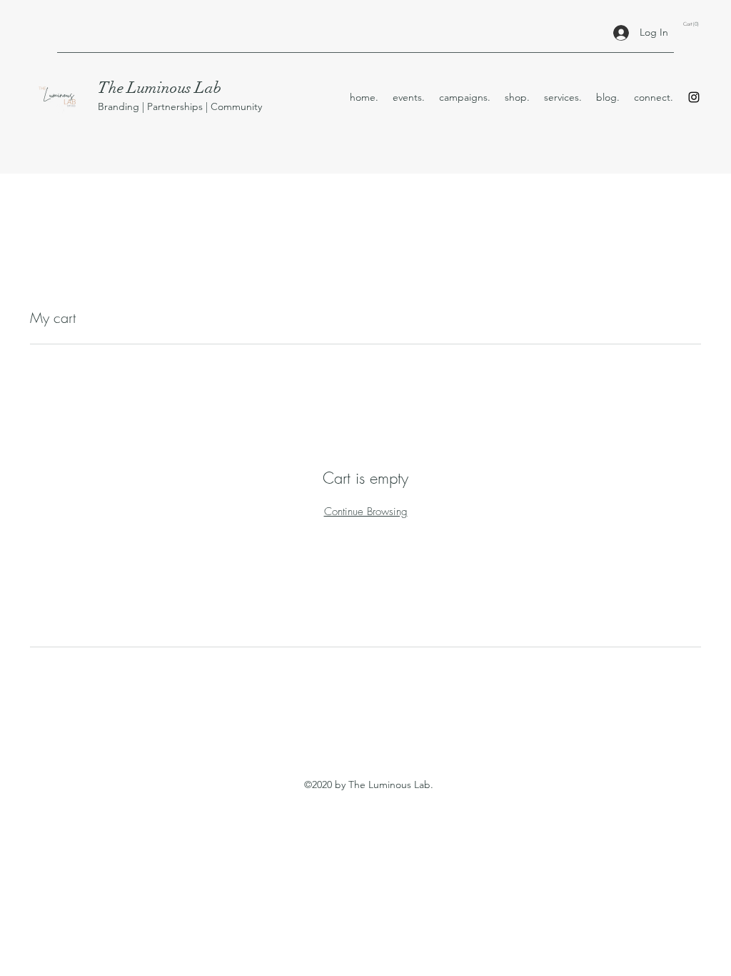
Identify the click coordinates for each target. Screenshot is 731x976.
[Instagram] (694, 97)
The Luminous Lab (159, 87)
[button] (692, 24)
